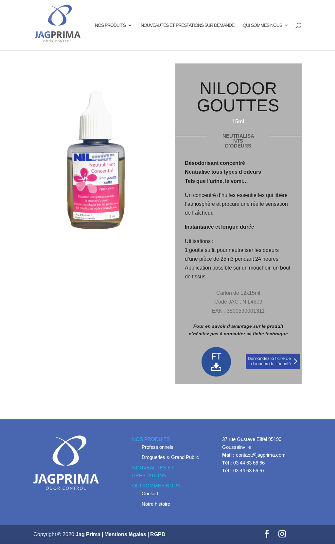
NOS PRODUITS (110, 25)
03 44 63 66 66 (249, 462)
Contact (150, 493)
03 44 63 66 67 (249, 470)
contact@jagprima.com (261, 455)
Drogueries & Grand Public (170, 457)
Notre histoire (156, 504)
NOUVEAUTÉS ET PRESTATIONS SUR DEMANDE (187, 25)
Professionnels (157, 447)
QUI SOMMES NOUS (262, 25)
